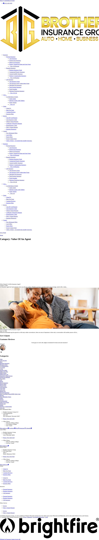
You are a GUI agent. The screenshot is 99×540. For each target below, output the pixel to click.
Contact (5, 131)
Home (1, 235)
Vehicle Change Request (12, 121)
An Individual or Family (12, 96)
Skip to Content (4, 0)
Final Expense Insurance (15, 87)
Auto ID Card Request (11, 117)
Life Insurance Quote (14, 81)
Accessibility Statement (38, 517)
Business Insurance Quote (15, 70)
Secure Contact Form (11, 138)
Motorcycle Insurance (14, 62)
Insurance (5, 55)
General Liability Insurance (16, 74)
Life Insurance (9, 79)
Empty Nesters (12, 102)
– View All (12, 104)
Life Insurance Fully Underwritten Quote (19, 83)
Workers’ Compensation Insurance (17, 76)
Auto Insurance (13, 58)
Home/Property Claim (11, 125)
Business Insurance (11, 68)
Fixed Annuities (13, 89)
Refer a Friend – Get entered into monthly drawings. (19, 140)
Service (5, 116)
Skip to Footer (11, 0)
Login (46, 517)
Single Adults (12, 98)
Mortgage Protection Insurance (16, 91)
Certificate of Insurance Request (14, 123)
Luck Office (9, 135)
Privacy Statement (27, 517)
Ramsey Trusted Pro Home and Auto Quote (20, 64)
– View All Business (14, 77)
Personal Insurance (10, 56)
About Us (8, 108)
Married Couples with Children (17, 100)
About (4, 106)
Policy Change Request (12, 127)
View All (2, 408)
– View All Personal (14, 66)
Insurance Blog (10, 114)
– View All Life (13, 93)
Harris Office (9, 137)
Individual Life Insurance (15, 85)
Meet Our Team (10, 110)
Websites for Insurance (10, 539)
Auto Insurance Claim (11, 119)
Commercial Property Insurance (17, 72)
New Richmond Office (11, 133)
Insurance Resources (11, 129)
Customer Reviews (10, 112)
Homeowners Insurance (15, 60)
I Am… (5, 95)
